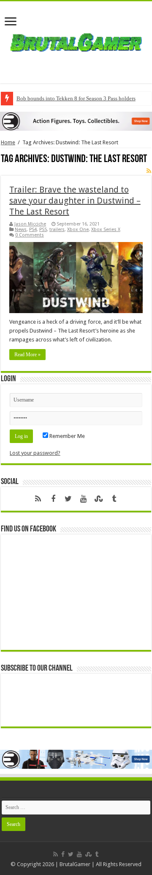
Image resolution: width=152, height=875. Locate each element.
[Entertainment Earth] (76, 121)
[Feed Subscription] (149, 171)
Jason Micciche (30, 224)
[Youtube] (83, 499)
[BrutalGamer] (76, 40)
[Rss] (38, 499)
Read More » (27, 355)
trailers (57, 229)
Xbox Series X (105, 229)
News (21, 229)
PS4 (33, 229)
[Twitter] (68, 499)
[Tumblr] (114, 499)
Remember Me (66, 436)
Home (8, 142)
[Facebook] (53, 499)
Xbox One (78, 229)
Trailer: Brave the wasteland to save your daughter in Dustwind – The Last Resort (75, 200)
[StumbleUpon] (99, 499)
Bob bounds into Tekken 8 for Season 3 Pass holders (76, 98)
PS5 (43, 229)
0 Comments (29, 235)
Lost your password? (35, 453)
